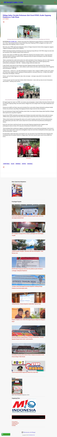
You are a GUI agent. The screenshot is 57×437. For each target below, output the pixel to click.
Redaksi (14, 425)
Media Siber (15, 424)
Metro (24, 163)
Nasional (29, 163)
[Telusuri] (55, 2)
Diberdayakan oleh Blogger (29, 432)
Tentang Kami (15, 423)
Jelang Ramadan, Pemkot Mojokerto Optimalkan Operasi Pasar (26, 303)
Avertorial (6, 163)
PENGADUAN (6, 434)
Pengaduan (15, 421)
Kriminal (18, 163)
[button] (3, 22)
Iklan (12, 163)
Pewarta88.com (12, 41)
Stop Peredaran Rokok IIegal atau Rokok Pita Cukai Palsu (25, 372)
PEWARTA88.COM (13, 2)
